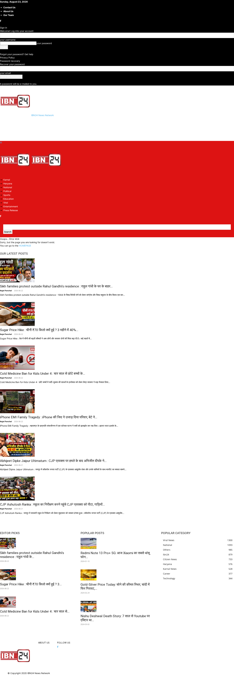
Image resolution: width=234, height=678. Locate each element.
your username (7, 39)
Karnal (6, 179)
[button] (1, 142)
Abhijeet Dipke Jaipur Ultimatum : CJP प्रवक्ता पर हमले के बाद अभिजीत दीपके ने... (53, 461)
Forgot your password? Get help (16, 54)
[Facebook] (1, 21)
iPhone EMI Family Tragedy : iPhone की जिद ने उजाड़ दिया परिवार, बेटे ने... (48, 417)
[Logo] (15, 174)
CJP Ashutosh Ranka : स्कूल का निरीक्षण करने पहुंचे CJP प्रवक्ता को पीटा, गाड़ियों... (52, 504)
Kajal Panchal (6, 290)
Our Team (8, 15)
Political (7, 191)
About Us (8, 11)
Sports (6, 195)
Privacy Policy (7, 57)
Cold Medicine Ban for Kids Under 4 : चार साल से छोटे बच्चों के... (42, 373)
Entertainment (10, 206)
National (7, 187)
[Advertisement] (58, 128)
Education (8, 198)
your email (5, 73)
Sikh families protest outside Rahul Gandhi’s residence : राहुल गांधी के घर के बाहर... (56, 286)
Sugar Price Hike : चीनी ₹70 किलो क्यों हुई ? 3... (31, 584)
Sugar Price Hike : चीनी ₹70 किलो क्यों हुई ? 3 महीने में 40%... (39, 330)
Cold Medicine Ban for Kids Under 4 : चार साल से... (35, 611)
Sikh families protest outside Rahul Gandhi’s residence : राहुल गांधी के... (32, 555)
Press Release (10, 210)
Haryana (7, 183)
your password (44, 43)
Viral (5, 202)
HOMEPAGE (25, 245)
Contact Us (9, 7)
